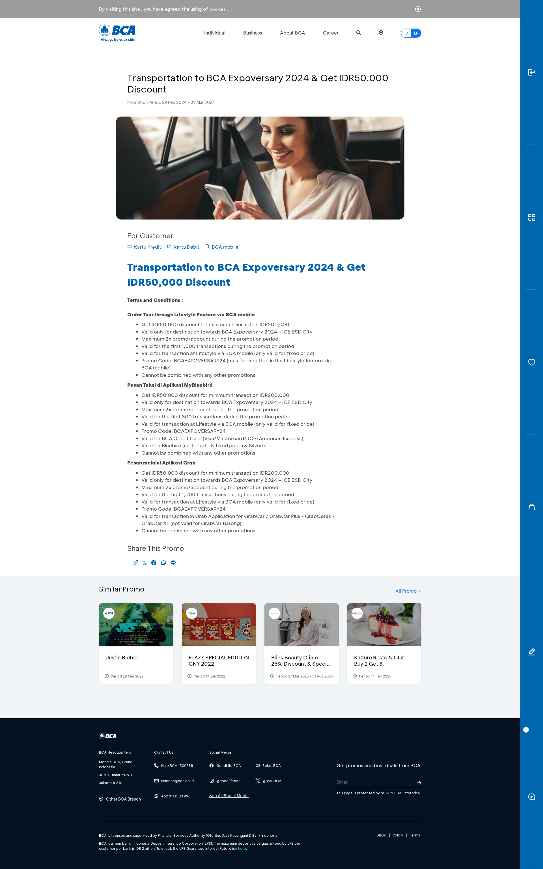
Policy (398, 835)
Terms (415, 835)
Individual (214, 33)
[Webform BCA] (531, 651)
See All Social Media (229, 795)
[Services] (531, 362)
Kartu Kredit (147, 247)
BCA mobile (225, 247)
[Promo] (531, 506)
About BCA (292, 33)
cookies (217, 9)
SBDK (381, 835)
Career (331, 33)
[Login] (531, 72)
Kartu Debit (186, 247)
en (416, 33)
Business (252, 33)
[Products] (531, 217)
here (242, 848)
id (406, 33)
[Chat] (531, 796)
